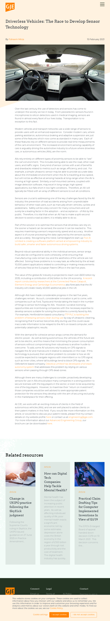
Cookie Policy (56, 608)
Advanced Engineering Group (66, 420)
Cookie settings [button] (40, 615)
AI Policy (67, 594)
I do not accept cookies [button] (84, 615)
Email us (34, 594)
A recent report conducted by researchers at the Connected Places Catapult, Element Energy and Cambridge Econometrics (53, 281)
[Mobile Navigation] (102, 7)
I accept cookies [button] (59, 615)
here (48, 417)
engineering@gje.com (81, 417)
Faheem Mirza (16, 39)
